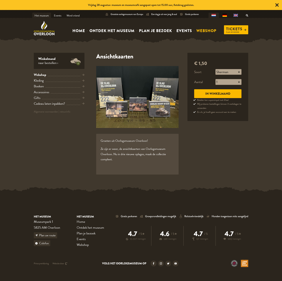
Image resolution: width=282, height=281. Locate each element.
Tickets (234, 29)
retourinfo (65, 112)
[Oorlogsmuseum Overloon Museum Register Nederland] (234, 263)
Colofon (44, 243)
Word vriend (73, 15)
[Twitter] (168, 263)
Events (57, 15)
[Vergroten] (137, 97)
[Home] (45, 28)
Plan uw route (47, 235)
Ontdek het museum (112, 31)
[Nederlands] (214, 15)
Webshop (206, 31)
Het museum (42, 15)
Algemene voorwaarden (46, 112)
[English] (236, 15)
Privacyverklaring (41, 263)
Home (78, 31)
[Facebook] (154, 263)
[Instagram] (161, 263)
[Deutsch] (225, 15)
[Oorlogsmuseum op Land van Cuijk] (244, 263)
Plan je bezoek (155, 31)
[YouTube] (176, 263)
